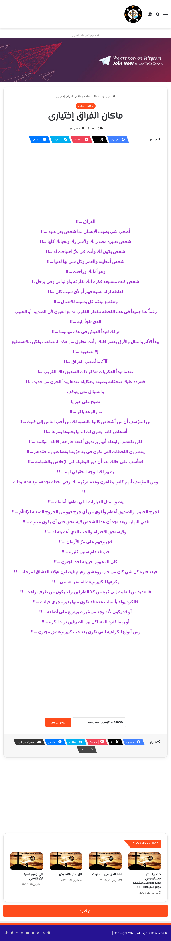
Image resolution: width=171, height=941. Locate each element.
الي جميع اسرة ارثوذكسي (33, 876)
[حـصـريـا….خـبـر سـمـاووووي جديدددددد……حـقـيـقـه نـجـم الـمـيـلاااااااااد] (144, 861)
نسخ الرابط (58, 722)
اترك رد (86, 911)
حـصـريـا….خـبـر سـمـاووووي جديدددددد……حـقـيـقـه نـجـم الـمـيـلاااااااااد (147, 881)
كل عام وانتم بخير (70, 874)
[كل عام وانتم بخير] (66, 861)
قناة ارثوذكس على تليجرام (85, 35)
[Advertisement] (85, 179)
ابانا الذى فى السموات (107, 874)
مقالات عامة (91, 96)
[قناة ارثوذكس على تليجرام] (85, 60)
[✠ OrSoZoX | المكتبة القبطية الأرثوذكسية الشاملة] (133, 14)
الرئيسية (106, 96)
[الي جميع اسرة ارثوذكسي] (26, 861)
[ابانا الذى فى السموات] (105, 861)
